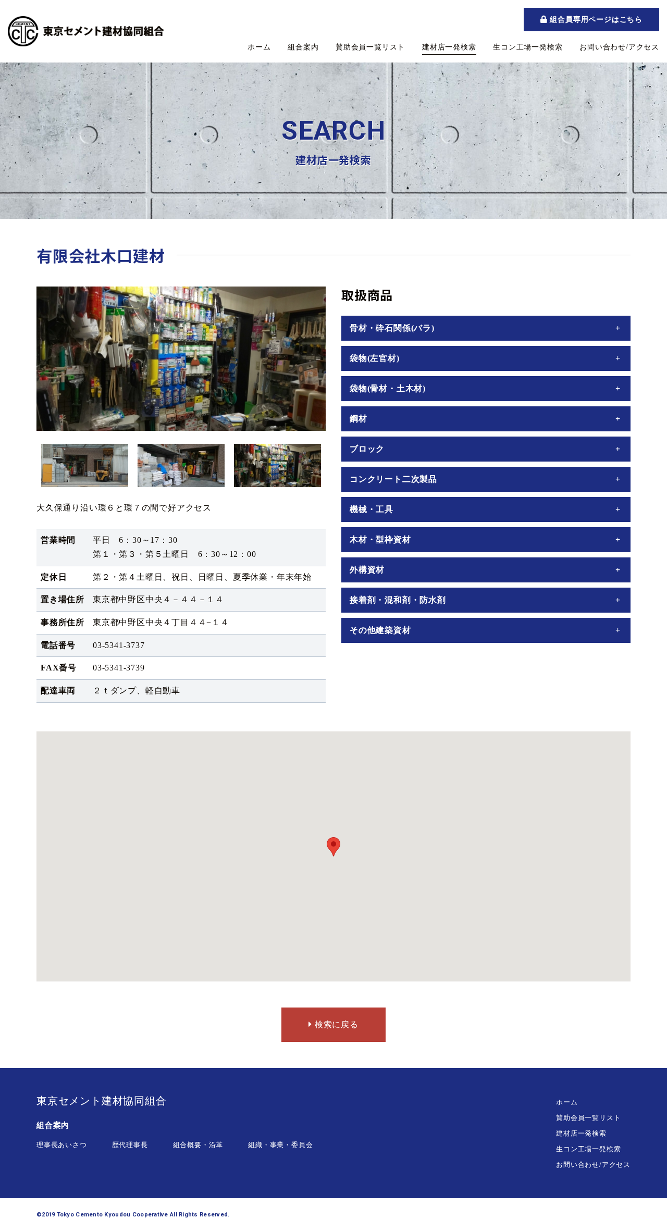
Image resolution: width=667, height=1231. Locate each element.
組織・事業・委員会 (280, 1145)
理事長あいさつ (61, 1145)
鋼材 (358, 418)
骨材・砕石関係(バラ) (392, 328)
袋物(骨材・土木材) (388, 388)
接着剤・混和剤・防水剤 (398, 599)
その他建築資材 (380, 630)
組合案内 (303, 47)
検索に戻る (335, 1024)
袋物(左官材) (375, 358)
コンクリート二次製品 (393, 479)
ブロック (367, 448)
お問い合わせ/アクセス (619, 47)
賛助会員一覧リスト (370, 47)
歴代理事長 (130, 1145)
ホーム (259, 47)
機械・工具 (371, 509)
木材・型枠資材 (380, 539)
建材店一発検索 (449, 47)
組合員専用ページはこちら (595, 19)
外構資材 (367, 569)
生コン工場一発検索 (527, 47)
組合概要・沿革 (198, 1145)
